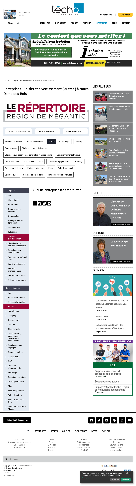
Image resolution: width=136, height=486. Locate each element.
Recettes (116, 442)
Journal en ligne (116, 445)
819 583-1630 (9, 475)
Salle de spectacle (66, 168)
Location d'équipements (58, 161)
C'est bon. (126, 480)
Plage (50, 168)
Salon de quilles (11, 175)
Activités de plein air (13, 141)
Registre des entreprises (22, 81)
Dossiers (52, 450)
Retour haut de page (15, 420)
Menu (10, 23)
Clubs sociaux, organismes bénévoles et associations (28, 155)
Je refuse (115, 480)
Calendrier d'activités (116, 439)
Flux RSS (84, 450)
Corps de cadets (12, 161)
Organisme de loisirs (14, 168)
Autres (52, 141)
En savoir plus (88, 478)
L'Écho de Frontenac (24, 466)
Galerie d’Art (29, 161)
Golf (41, 161)
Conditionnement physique (68, 155)
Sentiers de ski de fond (33, 175)
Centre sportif (11, 148)
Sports (74, 23)
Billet (97, 193)
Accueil (6, 81)
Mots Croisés (116, 447)
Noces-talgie (102, 316)
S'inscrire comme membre (19, 442)
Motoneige (78, 161)
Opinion (98, 270)
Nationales (60, 23)
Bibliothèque (64, 141)
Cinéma (25, 148)
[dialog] (106, 477)
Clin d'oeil (52, 445)
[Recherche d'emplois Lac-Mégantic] (113, 354)
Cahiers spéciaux (84, 447)
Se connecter (106, 14)
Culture (87, 23)
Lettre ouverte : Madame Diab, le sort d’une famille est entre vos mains (112, 304)
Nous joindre (19, 447)
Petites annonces (84, 442)
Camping (78, 141)
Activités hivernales (35, 141)
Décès (115, 23)
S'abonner (125, 14)
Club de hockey (40, 148)
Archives (52, 447)
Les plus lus (102, 86)
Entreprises (101, 23)
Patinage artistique (35, 168)
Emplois (126, 23)
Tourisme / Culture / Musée (60, 175)
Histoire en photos (116, 450)
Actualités (45, 23)
